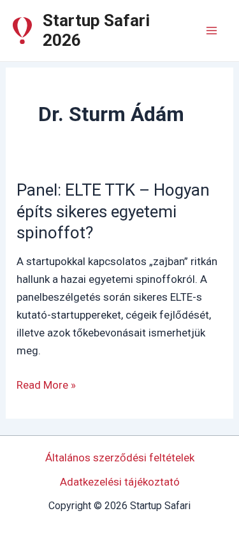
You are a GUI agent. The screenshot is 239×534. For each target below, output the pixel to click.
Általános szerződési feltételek (119, 457)
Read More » (46, 386)
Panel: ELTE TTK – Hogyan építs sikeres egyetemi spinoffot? (113, 211)
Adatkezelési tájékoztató (120, 481)
